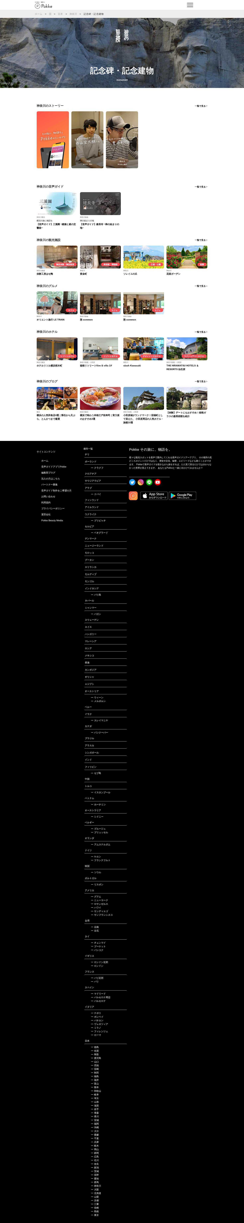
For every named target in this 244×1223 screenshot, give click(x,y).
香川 (95, 1116)
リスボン (97, 884)
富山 (95, 1083)
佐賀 (95, 1050)
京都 (95, 1200)
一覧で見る (200, 106)
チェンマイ (98, 942)
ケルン (96, 856)
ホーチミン (98, 804)
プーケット (98, 946)
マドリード (98, 993)
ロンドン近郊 (99, 962)
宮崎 (95, 1069)
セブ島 (96, 773)
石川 (95, 1160)
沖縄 (95, 1127)
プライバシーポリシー (53, 508)
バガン (96, 614)
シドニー (97, 816)
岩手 (95, 1109)
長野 (95, 1175)
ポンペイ (97, 1016)
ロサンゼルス (99, 904)
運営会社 (46, 514)
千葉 (95, 1138)
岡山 (95, 1149)
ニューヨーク (99, 900)
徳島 (95, 1047)
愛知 (95, 1178)
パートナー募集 (49, 484)
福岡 (95, 1123)
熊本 (95, 1087)
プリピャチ (98, 520)
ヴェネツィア (99, 1024)
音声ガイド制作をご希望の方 (56, 490)
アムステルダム (100, 844)
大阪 (95, 1189)
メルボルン (98, 701)
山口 (95, 1061)
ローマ (96, 1035)
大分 (95, 1131)
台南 (95, 927)
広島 (95, 1156)
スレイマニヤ (99, 720)
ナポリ (96, 1013)
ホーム (38, 14)
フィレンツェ (99, 1031)
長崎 (95, 1207)
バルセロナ (98, 1001)
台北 (95, 930)
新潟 (95, 1167)
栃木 (95, 1145)
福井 (95, 1080)
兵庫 (95, 1142)
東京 (95, 1215)
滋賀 (95, 1105)
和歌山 (96, 1091)
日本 (60, 14)
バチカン (97, 1020)
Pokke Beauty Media (52, 520)
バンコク (97, 950)
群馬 (95, 1182)
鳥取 (95, 1054)
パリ (95, 981)
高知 (95, 1065)
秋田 (95, 1072)
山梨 (95, 1196)
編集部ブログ (48, 472)
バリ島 (96, 594)
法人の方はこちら (50, 478)
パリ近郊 (97, 978)
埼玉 (95, 1098)
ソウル (96, 872)
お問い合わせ (48, 496)
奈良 (95, 1164)
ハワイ (96, 907)
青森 (95, 1112)
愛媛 (95, 1134)
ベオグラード (99, 532)
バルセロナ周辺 (100, 997)
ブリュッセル (99, 832)
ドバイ (96, 494)
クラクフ (97, 467)
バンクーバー (99, 732)
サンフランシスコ (102, 915)
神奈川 (73, 14)
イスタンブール (100, 792)
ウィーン (97, 697)
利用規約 (46, 502)
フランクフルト (100, 860)
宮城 (95, 1120)
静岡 (95, 1153)
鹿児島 (96, 1058)
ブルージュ (98, 828)
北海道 (96, 1193)
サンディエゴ (99, 911)
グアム (96, 896)
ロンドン (97, 965)
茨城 (95, 1171)
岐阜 (95, 1094)
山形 (95, 1102)
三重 (95, 1204)
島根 (95, 1211)
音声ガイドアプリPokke (53, 466)
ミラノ (96, 1027)
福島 (95, 1076)
